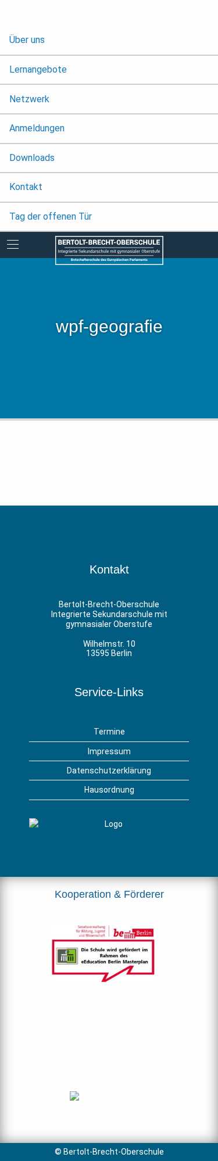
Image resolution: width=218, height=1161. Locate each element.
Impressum (109, 751)
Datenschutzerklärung (109, 770)
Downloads (32, 157)
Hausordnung (109, 789)
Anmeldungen (37, 128)
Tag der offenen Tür (50, 216)
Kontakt (25, 186)
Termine (109, 731)
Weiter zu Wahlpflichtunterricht (112, 462)
